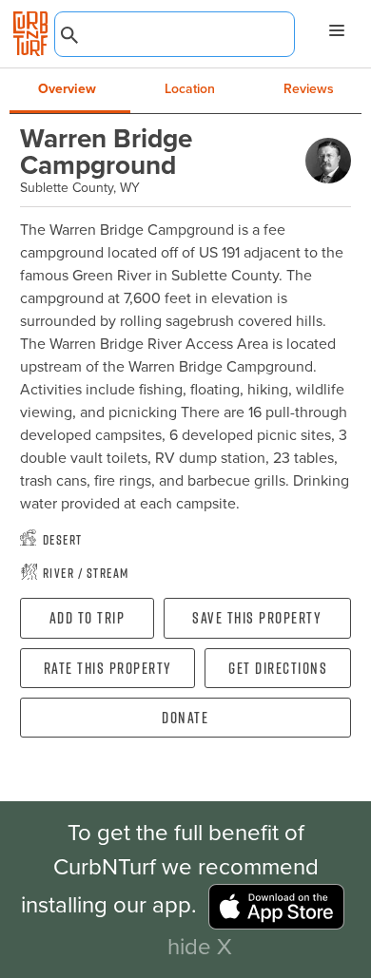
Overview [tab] (67, 89)
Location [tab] (190, 89)
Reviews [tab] (308, 89)
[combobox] (175, 34)
